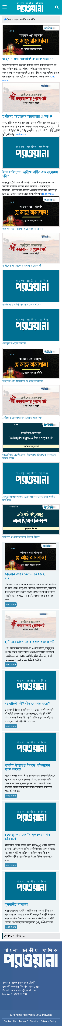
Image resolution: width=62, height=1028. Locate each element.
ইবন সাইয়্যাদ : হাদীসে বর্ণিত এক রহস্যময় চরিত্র (30, 174)
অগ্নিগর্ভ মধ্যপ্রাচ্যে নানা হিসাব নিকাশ (21, 537)
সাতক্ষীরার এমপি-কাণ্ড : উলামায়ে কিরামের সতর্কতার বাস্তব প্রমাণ (29, 456)
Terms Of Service (28, 1021)
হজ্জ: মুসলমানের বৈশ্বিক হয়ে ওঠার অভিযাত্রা (27, 837)
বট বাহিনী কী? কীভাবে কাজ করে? (27, 703)
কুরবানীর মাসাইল (16, 904)
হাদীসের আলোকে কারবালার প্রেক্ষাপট (27, 116)
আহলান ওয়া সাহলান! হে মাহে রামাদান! (28, 59)
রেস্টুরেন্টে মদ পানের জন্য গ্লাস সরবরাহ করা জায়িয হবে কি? (28, 498)
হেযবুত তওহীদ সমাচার (14, 343)
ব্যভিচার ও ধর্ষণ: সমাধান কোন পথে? (21, 304)
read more (20, 134)
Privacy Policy (48, 1021)
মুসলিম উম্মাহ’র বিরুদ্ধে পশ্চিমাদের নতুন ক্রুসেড (27, 767)
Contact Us (10, 1021)
